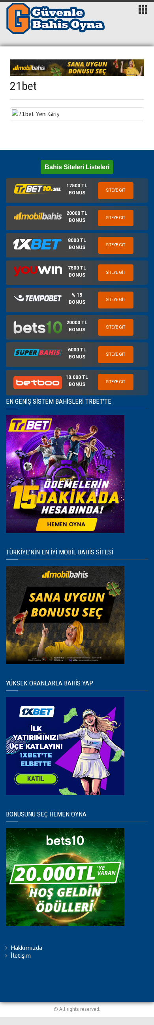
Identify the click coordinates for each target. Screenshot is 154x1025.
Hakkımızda (26, 947)
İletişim (21, 955)
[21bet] (77, 113)
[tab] (77, 190)
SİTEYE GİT (115, 190)
